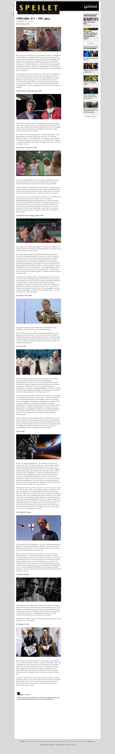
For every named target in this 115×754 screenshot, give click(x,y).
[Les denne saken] (91, 56)
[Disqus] (38, 713)
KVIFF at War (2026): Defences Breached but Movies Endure (90, 96)
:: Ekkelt (85, 39)
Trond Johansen (21, 21)
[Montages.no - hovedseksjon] (13, 10)
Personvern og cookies (70, 744)
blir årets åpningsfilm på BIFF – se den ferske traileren (91, 110)
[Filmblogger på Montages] (13, 17)
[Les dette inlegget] (90, 35)
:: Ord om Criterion (87, 25)
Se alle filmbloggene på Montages (47, 744)
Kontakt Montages (60, 744)
